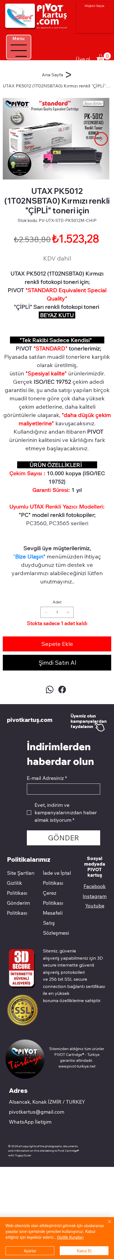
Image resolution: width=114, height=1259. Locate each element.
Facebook (95, 886)
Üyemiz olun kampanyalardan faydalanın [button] (89, 721)
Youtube (94, 905)
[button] (104, 57)
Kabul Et (84, 1250)
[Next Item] (101, 139)
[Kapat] (106, 1225)
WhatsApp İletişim (30, 1122)
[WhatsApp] (49, 689)
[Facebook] (62, 689)
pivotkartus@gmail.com (36, 1112)
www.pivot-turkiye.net (76, 1066)
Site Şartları (21, 873)
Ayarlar (30, 1250)
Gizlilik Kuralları (70, 1237)
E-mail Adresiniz (47, 778)
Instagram (95, 896)
